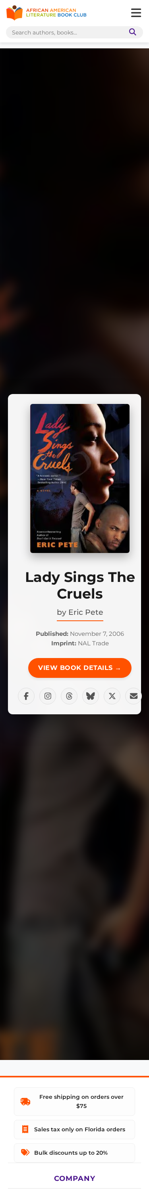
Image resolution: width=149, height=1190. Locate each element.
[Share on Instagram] (47, 696)
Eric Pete (85, 612)
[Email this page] (133, 696)
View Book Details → (80, 668)
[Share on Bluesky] (90, 696)
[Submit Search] (131, 32)
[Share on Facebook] (26, 696)
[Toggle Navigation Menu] (136, 13)
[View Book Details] (80, 478)
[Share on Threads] (69, 696)
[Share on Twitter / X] (112, 696)
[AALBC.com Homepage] (46, 13)
